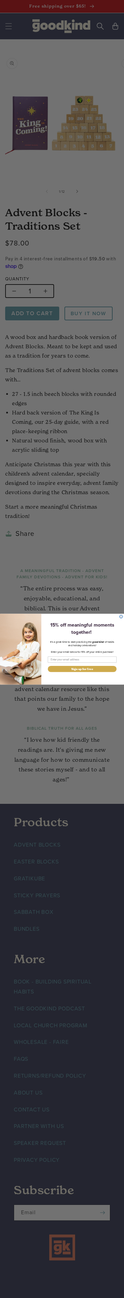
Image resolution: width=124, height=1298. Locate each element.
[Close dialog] (121, 616)
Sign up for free (82, 668)
